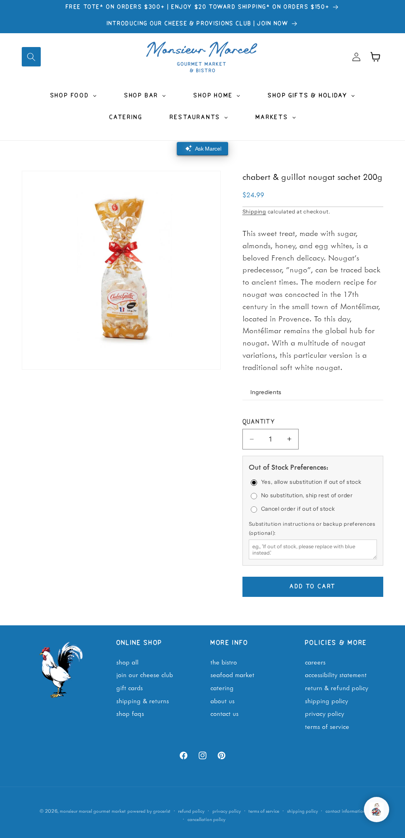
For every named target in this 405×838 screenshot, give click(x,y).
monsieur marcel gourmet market (93, 810)
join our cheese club (144, 674)
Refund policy (191, 810)
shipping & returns (142, 700)
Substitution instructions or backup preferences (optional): (312, 528)
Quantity (258, 422)
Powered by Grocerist (148, 810)
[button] (31, 56)
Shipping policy (302, 810)
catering (222, 687)
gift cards (129, 687)
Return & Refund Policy (336, 687)
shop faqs (130, 713)
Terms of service (263, 810)
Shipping (254, 211)
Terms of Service (327, 726)
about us (222, 700)
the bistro (223, 661)
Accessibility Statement (336, 674)
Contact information (345, 810)
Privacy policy (226, 810)
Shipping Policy (326, 700)
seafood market (232, 674)
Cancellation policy (206, 819)
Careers (315, 661)
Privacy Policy (324, 713)
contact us (224, 713)
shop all (127, 661)
